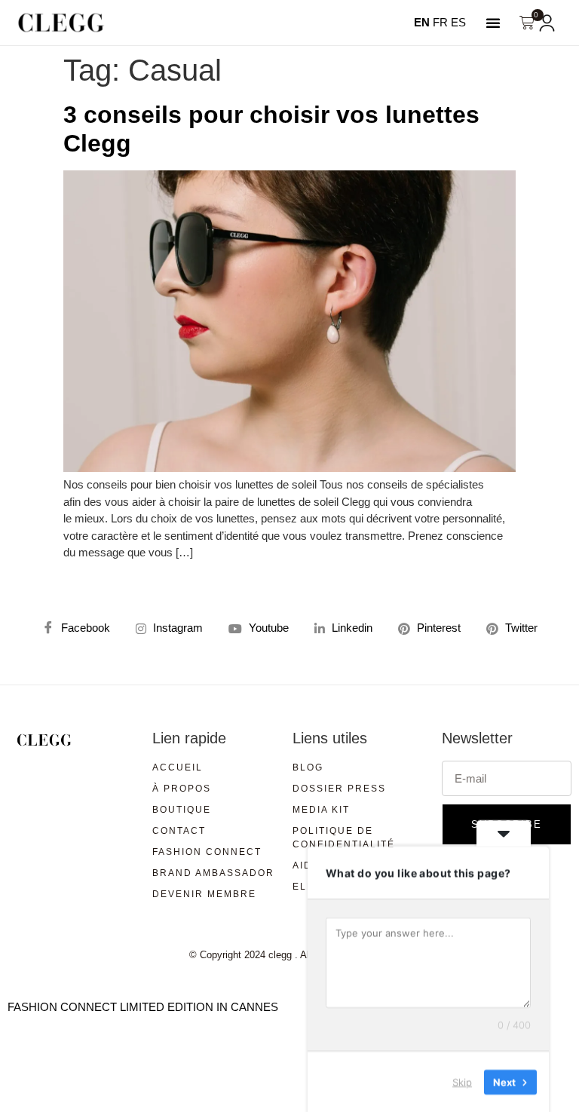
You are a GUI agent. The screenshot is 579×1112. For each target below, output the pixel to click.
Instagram (176, 627)
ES (458, 22)
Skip (462, 1081)
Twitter (520, 627)
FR (440, 22)
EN (422, 22)
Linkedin (350, 627)
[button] (493, 22)
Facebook (84, 627)
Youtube (267, 627)
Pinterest (437, 627)
